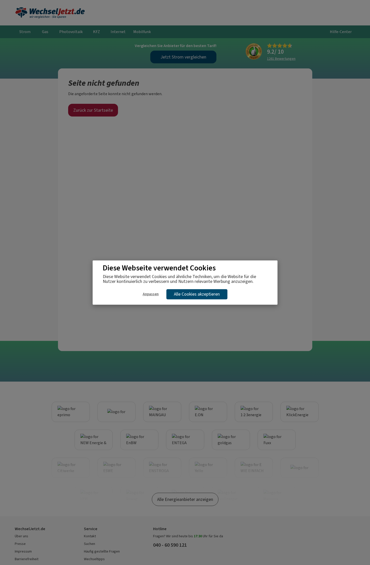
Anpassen (151, 293)
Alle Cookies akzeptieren (197, 294)
